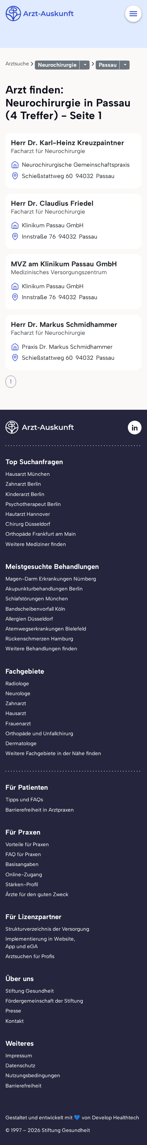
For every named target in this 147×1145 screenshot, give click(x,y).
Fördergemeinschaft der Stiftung (44, 1001)
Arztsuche (17, 64)
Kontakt (14, 1021)
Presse (13, 1011)
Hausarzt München (27, 474)
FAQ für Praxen (23, 854)
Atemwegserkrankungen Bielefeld (45, 629)
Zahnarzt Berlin (23, 484)
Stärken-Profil (21, 884)
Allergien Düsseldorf (29, 619)
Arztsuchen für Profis (29, 956)
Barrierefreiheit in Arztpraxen (39, 810)
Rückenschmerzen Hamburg (39, 639)
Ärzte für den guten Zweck (36, 894)
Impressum (18, 1056)
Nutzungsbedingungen (32, 1075)
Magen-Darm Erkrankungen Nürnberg (50, 579)
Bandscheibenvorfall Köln (35, 609)
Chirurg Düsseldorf (27, 524)
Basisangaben (22, 864)
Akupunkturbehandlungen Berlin (44, 589)
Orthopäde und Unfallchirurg (39, 733)
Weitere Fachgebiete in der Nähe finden (53, 753)
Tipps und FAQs (24, 800)
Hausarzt (15, 713)
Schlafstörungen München (36, 599)
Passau (108, 65)
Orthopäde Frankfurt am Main (40, 534)
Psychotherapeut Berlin (33, 504)
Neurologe (17, 693)
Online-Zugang (23, 875)
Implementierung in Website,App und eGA (40, 942)
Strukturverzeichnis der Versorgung (47, 929)
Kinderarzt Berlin (24, 494)
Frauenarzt (18, 724)
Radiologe (17, 683)
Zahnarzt (15, 703)
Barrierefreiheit (23, 1086)
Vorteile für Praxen (27, 844)
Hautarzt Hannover (27, 514)
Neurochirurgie (57, 65)
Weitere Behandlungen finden (41, 649)
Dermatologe (21, 743)
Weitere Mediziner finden (35, 544)
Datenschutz (20, 1066)
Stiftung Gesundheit (29, 991)
